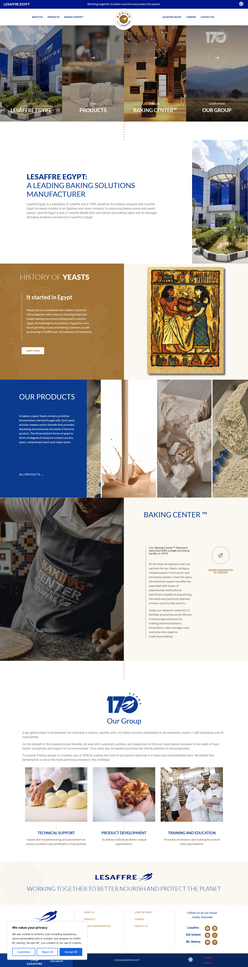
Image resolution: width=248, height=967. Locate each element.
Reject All (47, 951)
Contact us (207, 17)
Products (54, 17)
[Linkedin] (214, 928)
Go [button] (186, 36)
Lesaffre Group (171, 17)
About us (37, 17)
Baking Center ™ (74, 17)
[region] (47, 941)
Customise (23, 951)
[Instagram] (214, 935)
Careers (191, 17)
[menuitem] (207, 957)
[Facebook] (207, 928)
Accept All (71, 951)
